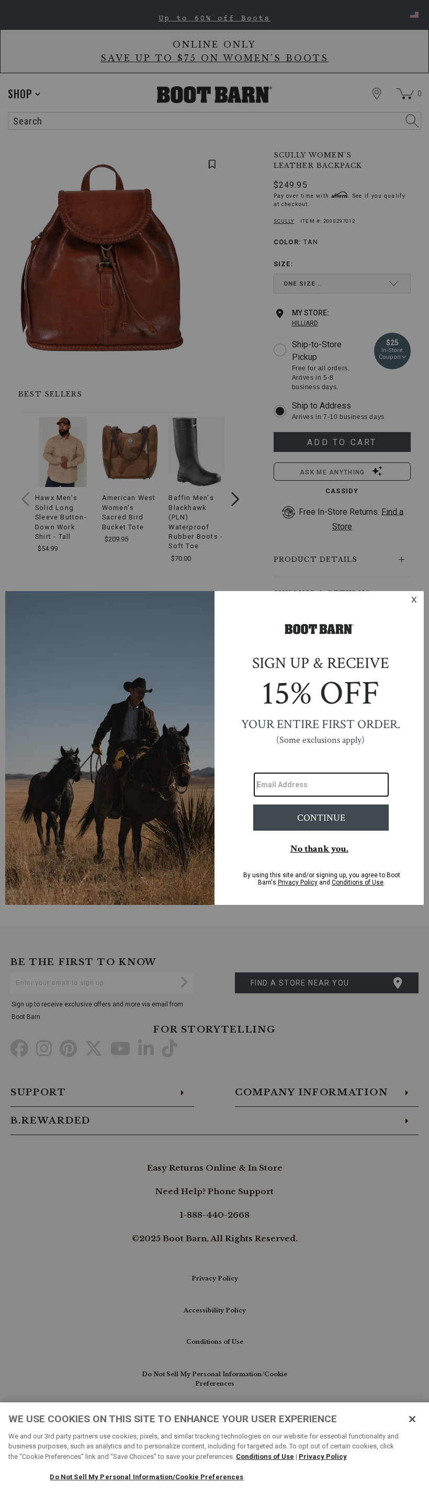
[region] (214, 1449)
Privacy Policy (323, 1456)
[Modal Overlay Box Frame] (214, 748)
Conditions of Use (265, 1456)
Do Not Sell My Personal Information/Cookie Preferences (146, 1477)
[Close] (412, 1419)
